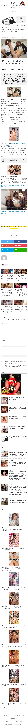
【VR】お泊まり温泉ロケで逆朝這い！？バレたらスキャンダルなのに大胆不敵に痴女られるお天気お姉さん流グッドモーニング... (14, 529)
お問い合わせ (21, 715)
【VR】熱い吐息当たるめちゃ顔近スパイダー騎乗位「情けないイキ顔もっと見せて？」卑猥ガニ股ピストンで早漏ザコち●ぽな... (14, 646)
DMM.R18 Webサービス (9, 707)
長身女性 (16, 228)
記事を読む (14, 31)
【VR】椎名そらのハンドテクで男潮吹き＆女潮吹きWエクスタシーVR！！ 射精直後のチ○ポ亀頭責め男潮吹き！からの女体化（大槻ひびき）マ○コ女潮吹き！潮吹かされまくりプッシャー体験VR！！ (18, 476)
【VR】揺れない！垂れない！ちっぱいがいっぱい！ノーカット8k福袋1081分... (13, 626)
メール (4, 345)
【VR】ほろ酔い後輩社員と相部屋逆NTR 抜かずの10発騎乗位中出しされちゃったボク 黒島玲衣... (14, 666)
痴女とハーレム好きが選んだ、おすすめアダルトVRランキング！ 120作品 (17, 409)
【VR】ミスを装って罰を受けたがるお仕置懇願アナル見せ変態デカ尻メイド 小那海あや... (14, 588)
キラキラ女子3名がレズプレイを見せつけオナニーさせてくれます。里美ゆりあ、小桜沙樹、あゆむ (7, 309)
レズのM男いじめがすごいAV (7, 226)
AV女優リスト (6, 715)
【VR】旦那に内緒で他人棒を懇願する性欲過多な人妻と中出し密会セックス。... (14, 607)
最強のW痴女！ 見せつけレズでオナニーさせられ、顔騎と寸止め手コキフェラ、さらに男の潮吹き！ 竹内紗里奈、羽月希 (21, 293)
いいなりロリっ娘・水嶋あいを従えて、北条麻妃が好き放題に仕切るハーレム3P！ (21, 309)
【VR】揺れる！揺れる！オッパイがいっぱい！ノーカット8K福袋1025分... (14, 549)
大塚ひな (25, 226)
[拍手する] (14, 235)
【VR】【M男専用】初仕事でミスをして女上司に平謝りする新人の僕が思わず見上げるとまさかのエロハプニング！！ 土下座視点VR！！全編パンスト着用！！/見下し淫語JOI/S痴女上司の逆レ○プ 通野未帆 (18, 490)
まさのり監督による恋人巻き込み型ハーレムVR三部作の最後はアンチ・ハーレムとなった (17, 464)
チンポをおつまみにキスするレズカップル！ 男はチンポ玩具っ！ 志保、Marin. (21, 278)
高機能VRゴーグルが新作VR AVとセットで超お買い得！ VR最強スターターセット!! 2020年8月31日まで (18, 454)
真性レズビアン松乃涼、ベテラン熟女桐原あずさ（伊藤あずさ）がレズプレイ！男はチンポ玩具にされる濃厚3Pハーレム (7, 292)
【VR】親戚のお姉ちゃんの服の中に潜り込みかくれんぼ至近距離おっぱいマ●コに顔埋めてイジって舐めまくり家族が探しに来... (14, 569)
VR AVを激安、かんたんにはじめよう (21, 19)
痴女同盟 (14, 3)
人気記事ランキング (14, 715)
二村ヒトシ (20, 226)
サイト (3, 350)
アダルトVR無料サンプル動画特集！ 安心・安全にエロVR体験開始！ (18, 427)
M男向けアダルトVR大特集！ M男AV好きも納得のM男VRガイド (17, 417)
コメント (4, 323)
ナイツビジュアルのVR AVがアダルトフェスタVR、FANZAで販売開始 (18, 501)
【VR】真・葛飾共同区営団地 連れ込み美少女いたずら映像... (14, 685)
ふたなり (15, 226)
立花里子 (12, 228)
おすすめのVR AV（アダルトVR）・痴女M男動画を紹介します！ (14, 721)
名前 (3, 340)
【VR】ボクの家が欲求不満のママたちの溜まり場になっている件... (14, 704)
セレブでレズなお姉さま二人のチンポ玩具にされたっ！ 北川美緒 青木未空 (7, 278)
